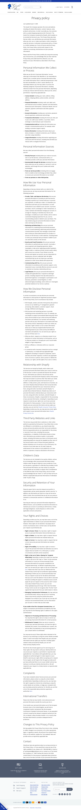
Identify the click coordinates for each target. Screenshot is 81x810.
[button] (4, 806)
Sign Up (69, 789)
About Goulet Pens (34, 785)
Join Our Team (33, 790)
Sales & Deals (49, 12)
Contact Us (43, 792)
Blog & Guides (68, 12)
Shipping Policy (44, 787)
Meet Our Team (33, 788)
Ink (17, 12)
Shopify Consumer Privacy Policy (47, 407)
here (38, 333)
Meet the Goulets (34, 787)
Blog (31, 792)
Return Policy (44, 788)
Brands (34, 12)
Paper (21, 12)
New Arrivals (41, 12)
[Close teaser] (7, 808)
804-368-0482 (44, 794)
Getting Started (33, 794)
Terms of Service (38, 807)
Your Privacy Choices (45, 790)
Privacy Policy (32, 807)
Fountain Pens (11, 12)
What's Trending (58, 12)
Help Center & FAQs (45, 785)
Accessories (28, 12)
